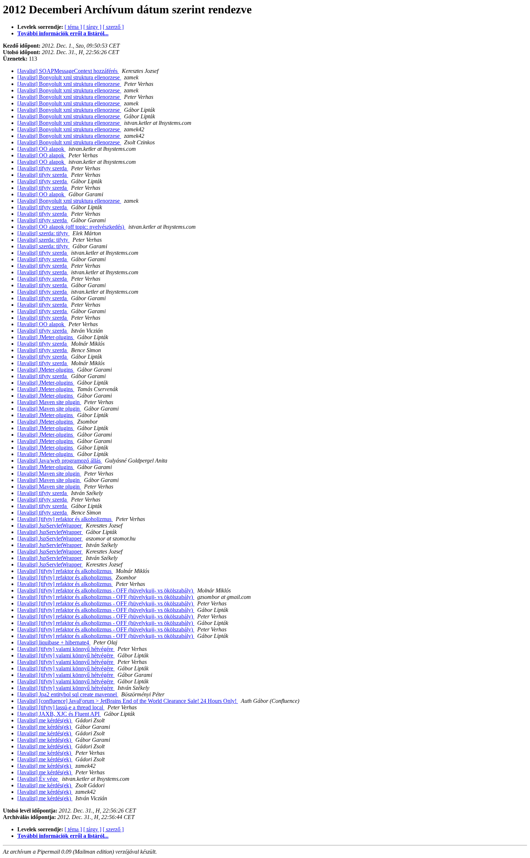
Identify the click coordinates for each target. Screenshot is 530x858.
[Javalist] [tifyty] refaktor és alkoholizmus (65, 519)
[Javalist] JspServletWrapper (50, 525)
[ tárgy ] (92, 27)
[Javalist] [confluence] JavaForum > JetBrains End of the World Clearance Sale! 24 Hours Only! (127, 701)
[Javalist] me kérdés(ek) (44, 720)
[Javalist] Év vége (38, 779)
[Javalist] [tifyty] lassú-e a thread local (61, 707)
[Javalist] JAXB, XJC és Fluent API (59, 714)
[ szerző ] (113, 27)
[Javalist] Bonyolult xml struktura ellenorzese (69, 77)
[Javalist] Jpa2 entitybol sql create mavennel (67, 694)
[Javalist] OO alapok (41, 149)
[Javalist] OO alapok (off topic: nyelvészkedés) (71, 227)
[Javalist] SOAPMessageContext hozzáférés (68, 71)
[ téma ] (73, 27)
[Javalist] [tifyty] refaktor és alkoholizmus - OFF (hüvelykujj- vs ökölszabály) (105, 590)
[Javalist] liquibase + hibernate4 (53, 642)
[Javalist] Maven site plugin (49, 402)
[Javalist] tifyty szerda (42, 168)
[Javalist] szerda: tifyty (43, 233)
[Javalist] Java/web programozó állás (59, 461)
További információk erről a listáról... (63, 33)
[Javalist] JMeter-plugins (45, 337)
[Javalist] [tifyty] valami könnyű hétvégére (66, 649)
